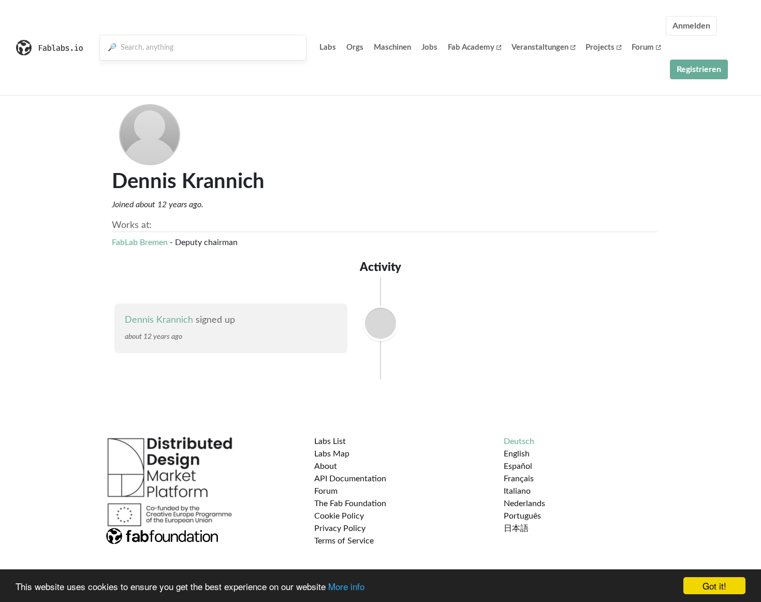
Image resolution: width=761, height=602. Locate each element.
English (517, 454)
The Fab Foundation (350, 503)
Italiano (517, 491)
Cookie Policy (339, 516)
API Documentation (350, 479)
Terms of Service (344, 541)
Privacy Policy (339, 528)
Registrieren (699, 69)
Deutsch (519, 441)
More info (346, 586)
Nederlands (524, 503)
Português (522, 516)
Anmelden (691, 26)
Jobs (429, 47)
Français (519, 479)
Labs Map (331, 454)
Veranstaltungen (539, 47)
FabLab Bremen (140, 242)
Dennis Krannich (159, 320)
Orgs (354, 47)
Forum (643, 47)
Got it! (714, 585)
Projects (600, 47)
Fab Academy (471, 47)
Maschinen (392, 47)
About (325, 466)
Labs (327, 47)
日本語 (516, 528)
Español (518, 466)
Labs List (330, 441)
